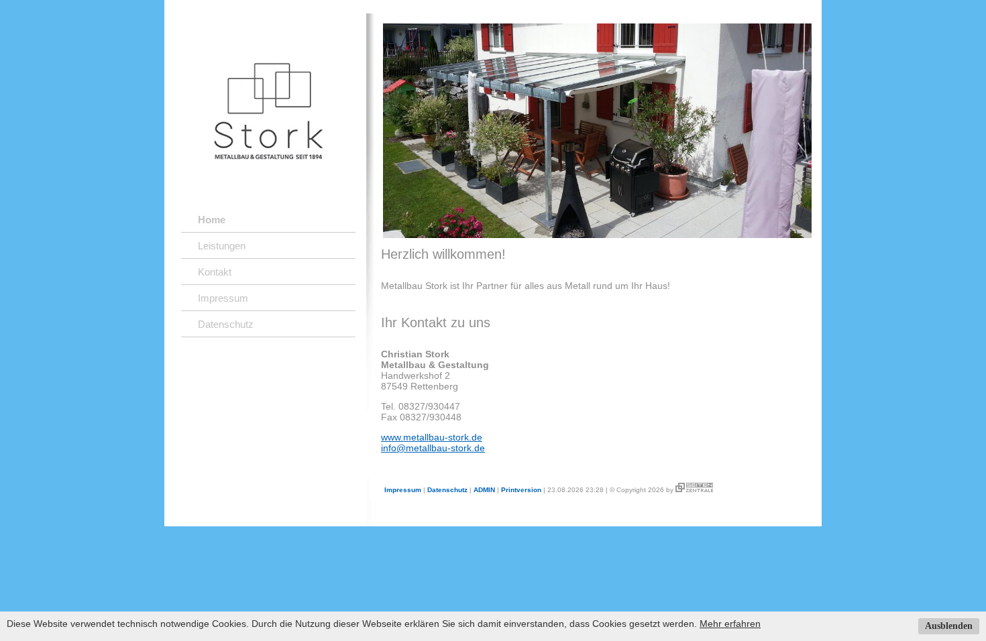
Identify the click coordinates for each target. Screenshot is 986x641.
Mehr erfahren (730, 623)
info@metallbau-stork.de (433, 448)
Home (211, 219)
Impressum (223, 298)
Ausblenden (949, 626)
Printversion (521, 489)
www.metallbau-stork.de (431, 437)
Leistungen (221, 245)
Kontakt (214, 272)
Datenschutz (226, 324)
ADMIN (484, 489)
